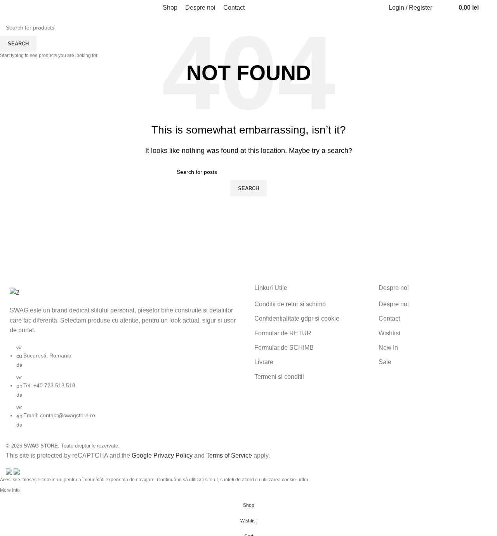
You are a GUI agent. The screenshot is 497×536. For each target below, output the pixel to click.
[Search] (440, 8)
